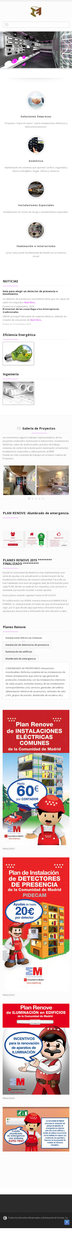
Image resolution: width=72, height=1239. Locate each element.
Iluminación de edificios (18, 651)
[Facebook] (66, 1222)
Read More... (30, 302)
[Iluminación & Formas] (36, 11)
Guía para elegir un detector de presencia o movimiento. (30, 293)
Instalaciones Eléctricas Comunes (23, 637)
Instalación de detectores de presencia (27, 644)
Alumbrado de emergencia (20, 658)
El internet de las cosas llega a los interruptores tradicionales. (31, 310)
